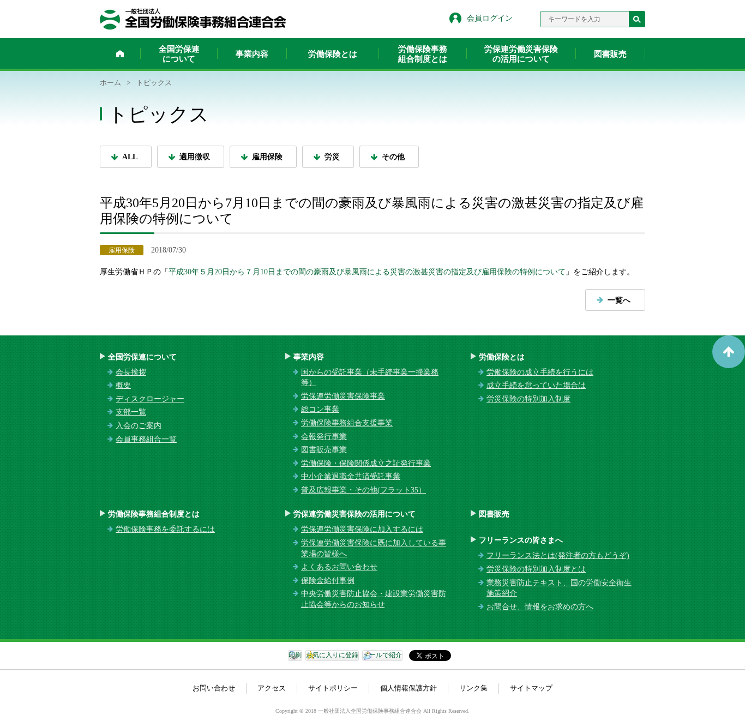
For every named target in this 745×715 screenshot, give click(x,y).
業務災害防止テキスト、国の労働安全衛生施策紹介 (559, 588)
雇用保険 (267, 157)
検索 (637, 19)
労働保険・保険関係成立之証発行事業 (366, 463)
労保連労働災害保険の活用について (521, 54)
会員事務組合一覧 (146, 439)
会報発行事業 (324, 436)
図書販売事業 (324, 450)
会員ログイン (490, 18)
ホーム (120, 53)
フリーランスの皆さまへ (521, 540)
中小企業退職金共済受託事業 (350, 476)
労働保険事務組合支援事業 (347, 423)
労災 (332, 157)
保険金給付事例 (328, 580)
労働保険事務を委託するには (165, 529)
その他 (393, 157)
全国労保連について (179, 54)
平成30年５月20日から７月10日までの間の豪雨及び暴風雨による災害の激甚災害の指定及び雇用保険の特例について (367, 272)
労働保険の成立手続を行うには (539, 372)
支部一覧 (131, 412)
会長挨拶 (131, 372)
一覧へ (619, 300)
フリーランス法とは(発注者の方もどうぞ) (557, 555)
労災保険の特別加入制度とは (536, 569)
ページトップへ (728, 351)
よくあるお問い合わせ (339, 567)
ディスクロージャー (150, 399)
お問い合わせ (214, 688)
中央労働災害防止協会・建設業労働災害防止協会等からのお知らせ (373, 599)
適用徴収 (194, 157)
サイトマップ (531, 688)
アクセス (271, 688)
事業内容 (252, 54)
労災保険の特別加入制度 (528, 399)
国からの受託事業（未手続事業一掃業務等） (369, 377)
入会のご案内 (138, 426)
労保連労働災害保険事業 (343, 396)
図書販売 (610, 54)
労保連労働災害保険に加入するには (362, 529)
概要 (123, 385)
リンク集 (473, 688)
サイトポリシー (333, 688)
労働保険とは (332, 54)
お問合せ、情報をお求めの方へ (539, 607)
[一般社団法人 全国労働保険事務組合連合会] (193, 19)
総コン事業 (320, 409)
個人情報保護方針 (408, 688)
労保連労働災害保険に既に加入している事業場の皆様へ (373, 548)
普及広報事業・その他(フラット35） (363, 490)
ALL (129, 157)
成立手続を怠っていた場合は (536, 385)
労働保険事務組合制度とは (422, 54)
